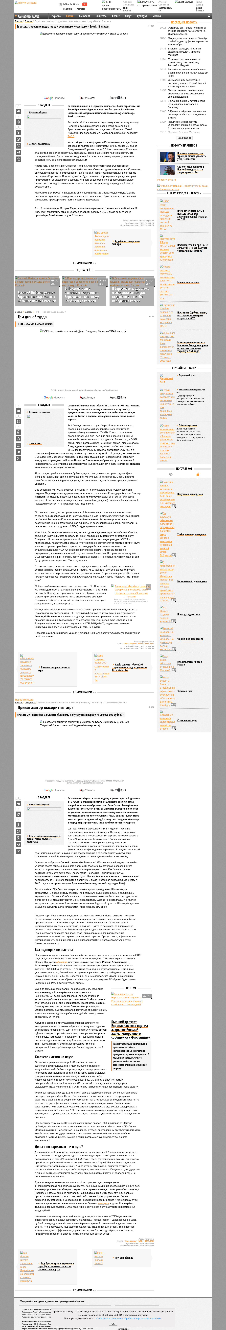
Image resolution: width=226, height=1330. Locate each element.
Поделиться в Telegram (18, 152)
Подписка (67, 8)
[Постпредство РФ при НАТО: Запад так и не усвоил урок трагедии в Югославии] (167, 247)
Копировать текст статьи (18, 159)
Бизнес (116, 16)
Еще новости (184, 137)
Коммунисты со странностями (166, 10)
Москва (157, 16)
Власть (69, 16)
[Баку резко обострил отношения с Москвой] (167, 663)
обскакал (62, 962)
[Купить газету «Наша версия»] (61, 4)
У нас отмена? (35, 443)
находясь (103, 1203)
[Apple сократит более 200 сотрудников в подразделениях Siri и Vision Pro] (101, 668)
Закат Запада (200, 9)
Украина (56, 16)
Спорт (128, 16)
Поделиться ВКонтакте (18, 111)
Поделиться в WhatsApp (18, 139)
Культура (142, 16)
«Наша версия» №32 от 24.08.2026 (139, 644)
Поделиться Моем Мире (18, 122)
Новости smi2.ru (24, 699)
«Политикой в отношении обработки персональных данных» (128, 1318)
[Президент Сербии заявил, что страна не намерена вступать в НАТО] (167, 315)
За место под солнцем (39, 143)
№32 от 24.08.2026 (71, 4)
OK (113, 1324)
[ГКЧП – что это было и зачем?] (101, 1258)
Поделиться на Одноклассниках (18, 132)
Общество (101, 16)
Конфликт (84, 16)
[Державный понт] (167, 379)
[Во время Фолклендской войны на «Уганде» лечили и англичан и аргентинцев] (101, 243)
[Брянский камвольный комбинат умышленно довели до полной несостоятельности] (167, 639)
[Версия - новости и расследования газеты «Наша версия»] (36, 8)
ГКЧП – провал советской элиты (128, 12)
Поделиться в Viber (18, 146)
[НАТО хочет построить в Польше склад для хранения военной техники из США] (167, 215)
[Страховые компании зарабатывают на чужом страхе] (167, 720)
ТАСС (71, 136)
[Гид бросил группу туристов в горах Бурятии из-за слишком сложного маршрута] (27, 1267)
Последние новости (184, 22)
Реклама (81, 8)
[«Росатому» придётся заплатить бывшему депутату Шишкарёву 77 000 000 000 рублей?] (27, 669)
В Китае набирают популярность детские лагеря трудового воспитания (44, 838)
